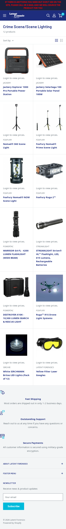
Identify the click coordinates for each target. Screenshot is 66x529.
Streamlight (42, 246)
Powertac (8, 246)
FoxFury (7, 139)
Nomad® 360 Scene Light (14, 145)
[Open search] (48, 15)
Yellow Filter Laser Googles (46, 373)
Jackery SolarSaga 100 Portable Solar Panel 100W (48, 90)
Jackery (7, 82)
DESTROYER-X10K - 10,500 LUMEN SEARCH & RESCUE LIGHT (16, 318)
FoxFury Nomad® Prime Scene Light (46, 145)
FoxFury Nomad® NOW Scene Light (16, 199)
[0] (60, 15)
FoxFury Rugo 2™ (46, 197)
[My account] (54, 15)
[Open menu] (4, 15)
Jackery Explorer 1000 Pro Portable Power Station (15, 90)
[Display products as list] (61, 40)
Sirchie (6, 367)
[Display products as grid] (56, 40)
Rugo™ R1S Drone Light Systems (46, 316)
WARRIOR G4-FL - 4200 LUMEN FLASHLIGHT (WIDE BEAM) (16, 254)
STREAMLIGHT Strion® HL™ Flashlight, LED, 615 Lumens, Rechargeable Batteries (49, 257)
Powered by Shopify (12, 522)
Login (6, 78)
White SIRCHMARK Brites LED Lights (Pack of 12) (16, 375)
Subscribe (13, 506)
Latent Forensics (45, 367)
